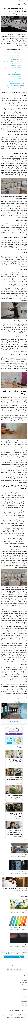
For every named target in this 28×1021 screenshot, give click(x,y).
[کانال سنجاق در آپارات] (8, 969)
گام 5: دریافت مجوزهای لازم (16, 65)
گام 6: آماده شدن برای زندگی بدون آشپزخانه (13, 67)
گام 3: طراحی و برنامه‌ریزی (16, 59)
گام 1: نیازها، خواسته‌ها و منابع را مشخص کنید (12, 55)
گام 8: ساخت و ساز (17, 72)
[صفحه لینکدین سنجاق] (17, 969)
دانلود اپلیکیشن (24, 1006)
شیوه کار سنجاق (24, 999)
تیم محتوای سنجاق (18, 698)
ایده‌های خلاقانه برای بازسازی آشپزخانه (16, 83)
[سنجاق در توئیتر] (11, 969)
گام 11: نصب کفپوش (17, 79)
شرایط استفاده (24, 1010)
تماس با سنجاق (24, 1001)
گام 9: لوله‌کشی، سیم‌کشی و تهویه (14, 74)
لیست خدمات (24, 1003)
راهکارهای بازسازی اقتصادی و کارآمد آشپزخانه (15, 85)
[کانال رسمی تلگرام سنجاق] (20, 969)
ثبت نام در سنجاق (23, 992)
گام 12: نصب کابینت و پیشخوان (15, 81)
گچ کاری (9, 326)
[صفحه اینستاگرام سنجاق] (14, 969)
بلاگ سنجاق (24, 978)
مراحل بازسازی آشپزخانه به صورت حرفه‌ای (16, 53)
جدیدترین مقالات (5, 14)
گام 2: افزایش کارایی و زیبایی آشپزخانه (14, 57)
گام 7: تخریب (18, 70)
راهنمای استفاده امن (15, 1010)
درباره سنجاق (24, 985)
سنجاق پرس (24, 980)
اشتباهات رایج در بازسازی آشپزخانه (14, 88)
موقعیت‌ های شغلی (23, 982)
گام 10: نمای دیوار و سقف (16, 76)
